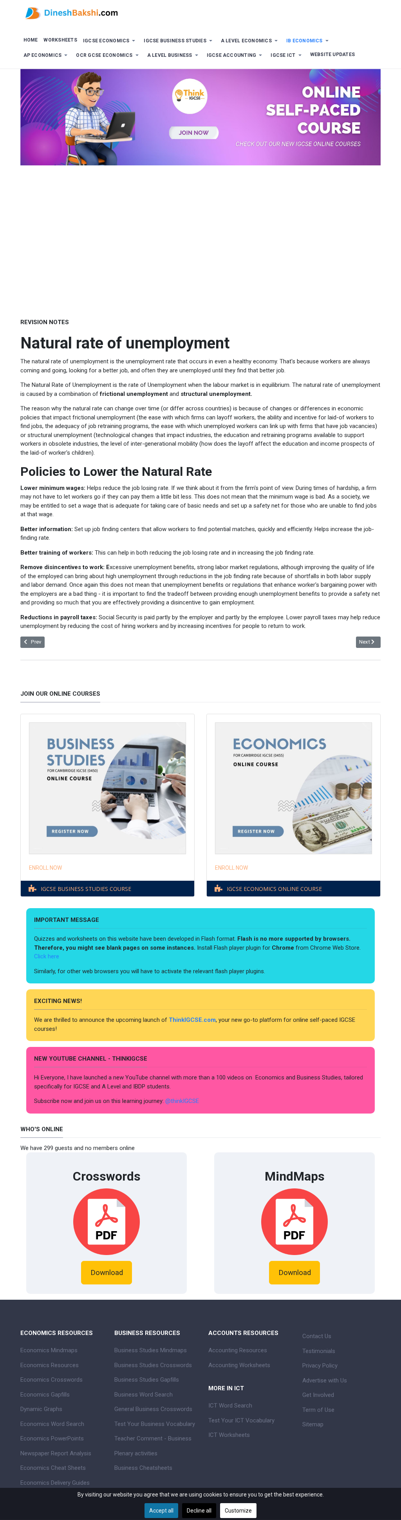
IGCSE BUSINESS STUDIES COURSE (86, 888)
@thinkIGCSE (182, 1101)
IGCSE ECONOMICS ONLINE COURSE (274, 888)
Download (106, 1272)
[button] (110, 41)
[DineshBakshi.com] (200, 12)
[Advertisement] (200, 236)
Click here (47, 956)
